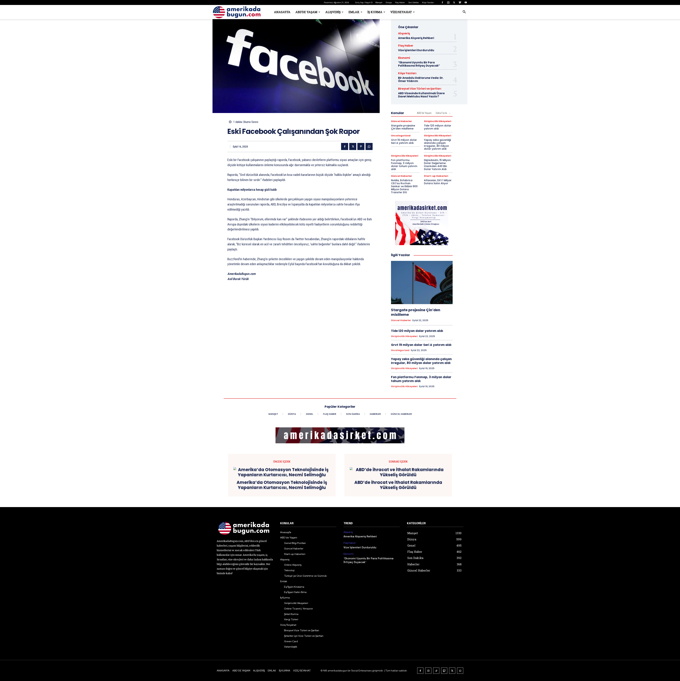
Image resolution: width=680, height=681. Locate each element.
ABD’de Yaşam (306, 12)
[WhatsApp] (369, 146)
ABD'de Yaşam (424, 113)
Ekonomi (404, 57)
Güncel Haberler (401, 121)
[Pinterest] (360, 146)
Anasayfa (282, 12)
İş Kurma (374, 12)
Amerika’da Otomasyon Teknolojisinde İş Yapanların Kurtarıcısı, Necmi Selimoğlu (282, 485)
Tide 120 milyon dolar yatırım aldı (437, 127)
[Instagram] (448, 2)
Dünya (389, 2)
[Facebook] (442, 2)
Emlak (353, 12)
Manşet (378, 2)
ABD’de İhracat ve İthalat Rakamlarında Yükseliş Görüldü (398, 485)
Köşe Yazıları (428, 2)
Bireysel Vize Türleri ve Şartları (419, 88)
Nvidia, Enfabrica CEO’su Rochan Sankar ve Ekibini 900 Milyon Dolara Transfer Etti (404, 186)
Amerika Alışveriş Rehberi (416, 38)
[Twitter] (454, 2)
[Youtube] (465, 2)
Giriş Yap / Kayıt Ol (364, 2)
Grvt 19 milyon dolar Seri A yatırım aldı (404, 141)
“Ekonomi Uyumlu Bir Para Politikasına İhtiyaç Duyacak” (419, 64)
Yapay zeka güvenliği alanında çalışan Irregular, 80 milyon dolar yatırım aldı (437, 144)
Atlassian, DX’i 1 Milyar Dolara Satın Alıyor (438, 182)
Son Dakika (413, 2)
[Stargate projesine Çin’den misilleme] (422, 282)
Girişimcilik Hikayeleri (437, 121)
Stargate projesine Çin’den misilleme (403, 127)
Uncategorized (400, 135)
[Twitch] (444, 671)
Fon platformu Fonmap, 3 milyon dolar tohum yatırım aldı (404, 164)
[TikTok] (436, 671)
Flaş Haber (400, 2)
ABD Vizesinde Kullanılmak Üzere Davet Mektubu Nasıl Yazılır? (421, 94)
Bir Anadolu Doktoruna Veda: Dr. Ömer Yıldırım (421, 79)
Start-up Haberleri (436, 176)
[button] (464, 12)
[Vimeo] (460, 2)
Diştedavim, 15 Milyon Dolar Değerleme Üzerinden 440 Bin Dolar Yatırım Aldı (437, 164)
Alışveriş (333, 12)
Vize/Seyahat (401, 12)
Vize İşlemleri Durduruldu (416, 50)
